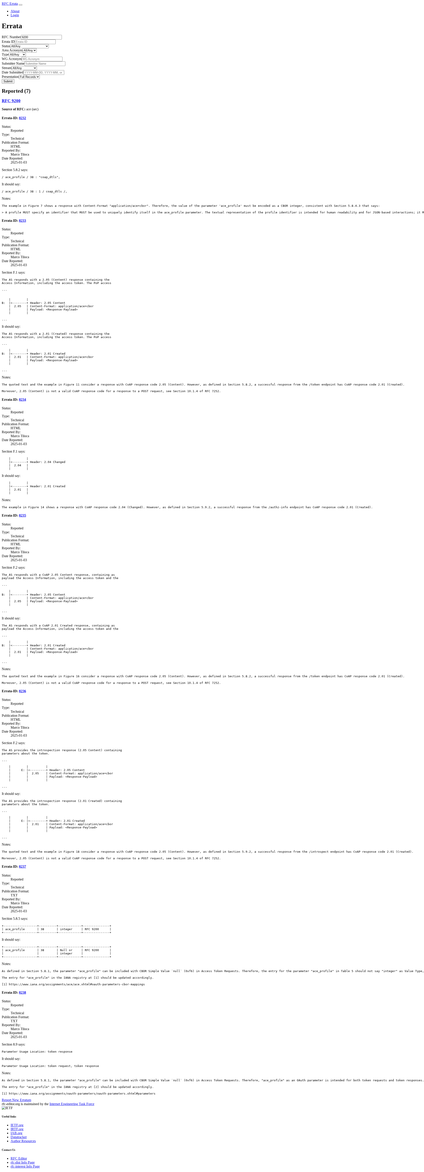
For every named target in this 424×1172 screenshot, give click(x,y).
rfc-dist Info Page (23, 1162)
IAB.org (16, 1133)
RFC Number (11, 37)
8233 (22, 220)
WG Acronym (12, 59)
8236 (22, 691)
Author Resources (23, 1141)
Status (6, 46)
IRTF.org (17, 1129)
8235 (22, 515)
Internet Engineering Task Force (71, 1104)
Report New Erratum (16, 1100)
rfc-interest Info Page (25, 1166)
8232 (22, 118)
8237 (22, 866)
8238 (22, 992)
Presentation (10, 77)
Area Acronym (12, 50)
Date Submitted (12, 72)
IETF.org (17, 1125)
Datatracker (19, 1137)
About (15, 11)
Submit (8, 81)
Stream (6, 68)
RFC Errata (10, 4)
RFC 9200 (11, 100)
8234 (22, 399)
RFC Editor (19, 1158)
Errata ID (8, 41)
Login (15, 15)
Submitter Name (13, 63)
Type (5, 54)
